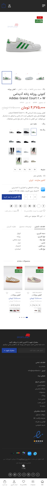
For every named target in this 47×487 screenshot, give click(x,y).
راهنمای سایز (38, 176)
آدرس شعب (41, 402)
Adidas (18, 292)
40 (15, 169)
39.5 (34, 305)
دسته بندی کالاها (35, 89)
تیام (17, 463)
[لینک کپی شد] (11, 206)
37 (30, 169)
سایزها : (42, 169)
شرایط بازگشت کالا (39, 418)
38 (25, 169)
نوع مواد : (42, 239)
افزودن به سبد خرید (10, 197)
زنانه (25, 89)
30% (39, 17)
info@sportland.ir (34, 370)
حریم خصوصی (40, 425)
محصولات (42, 392)
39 (20, 169)
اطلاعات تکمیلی (40, 226)
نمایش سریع (34, 287)
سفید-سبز (33, 124)
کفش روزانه (12, 89)
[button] (26, 317)
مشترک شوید (10, 350)
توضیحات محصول (25, 226)
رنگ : (43, 124)
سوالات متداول (40, 414)
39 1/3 (12, 305)
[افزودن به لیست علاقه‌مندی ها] (28, 293)
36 (35, 169)
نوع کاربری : (41, 236)
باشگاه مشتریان (40, 389)
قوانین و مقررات (40, 421)
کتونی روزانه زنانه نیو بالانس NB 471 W (28, 295)
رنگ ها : (42, 130)
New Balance (37, 292)
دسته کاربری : (40, 233)
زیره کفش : (41, 246)
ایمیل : (43, 370)
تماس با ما (41, 399)
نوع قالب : (41, 249)
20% (41, 268)
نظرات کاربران (11, 226)
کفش (20, 89)
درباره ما (42, 406)
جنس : (42, 243)
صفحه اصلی (41, 385)
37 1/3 (18, 305)
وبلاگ (43, 395)
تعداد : (43, 197)
